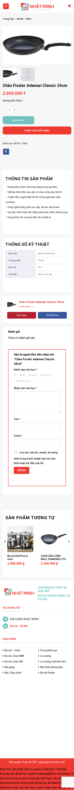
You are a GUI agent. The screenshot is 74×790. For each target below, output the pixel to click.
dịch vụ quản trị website (39, 769)
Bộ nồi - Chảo (24, 18)
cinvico (9, 783)
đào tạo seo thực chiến (28, 787)
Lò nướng (45, 655)
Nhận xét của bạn (25, 388)
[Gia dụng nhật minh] (37, 6)
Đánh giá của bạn (25, 369)
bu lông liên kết (35, 778)
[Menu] (6, 6)
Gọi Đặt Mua (52, 315)
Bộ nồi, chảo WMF (14, 655)
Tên (17, 419)
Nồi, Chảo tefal (13, 672)
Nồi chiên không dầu (51, 667)
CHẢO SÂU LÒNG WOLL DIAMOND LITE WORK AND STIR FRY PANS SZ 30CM (53, 560)
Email (18, 435)
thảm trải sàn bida (11, 769)
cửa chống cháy (24, 783)
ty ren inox (17, 778)
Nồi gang (10, 667)
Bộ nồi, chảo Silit (14, 661)
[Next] (65, 45)
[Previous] (8, 45)
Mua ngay (18, 120)
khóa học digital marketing (32, 773)
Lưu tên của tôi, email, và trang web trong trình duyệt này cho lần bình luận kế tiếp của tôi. (36, 458)
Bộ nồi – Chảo (12, 650)
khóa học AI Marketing (50, 783)
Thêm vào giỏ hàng (37, 130)
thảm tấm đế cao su (57, 787)
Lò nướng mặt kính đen (53, 661)
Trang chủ (8, 18)
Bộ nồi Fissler (47, 672)
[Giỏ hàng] (68, 6)
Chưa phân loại (48, 650)
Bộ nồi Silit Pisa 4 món (17, 557)
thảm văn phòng (60, 773)
